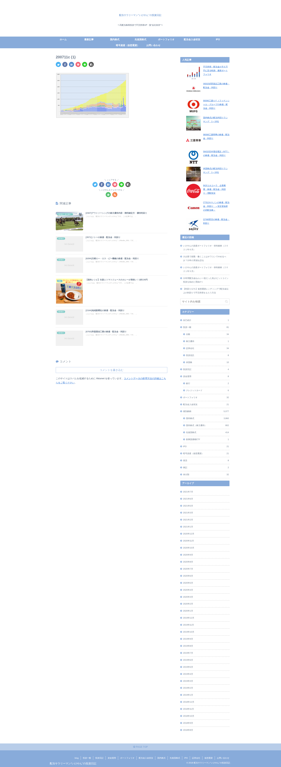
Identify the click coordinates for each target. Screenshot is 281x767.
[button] (226, 301)
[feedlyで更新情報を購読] (108, 194)
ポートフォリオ (206, 397)
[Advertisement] (111, 143)
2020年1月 (188, 611)
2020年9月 (188, 555)
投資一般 (206, 327)
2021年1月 (188, 527)
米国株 (207, 362)
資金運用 (206, 376)
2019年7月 (188, 653)
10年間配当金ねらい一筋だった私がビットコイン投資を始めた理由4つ (205, 280)
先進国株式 (207, 432)
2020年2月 (188, 604)
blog (77, 758)
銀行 (207, 383)
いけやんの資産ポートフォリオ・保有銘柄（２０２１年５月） (205, 269)
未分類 (206, 474)
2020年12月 (188, 534)
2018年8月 (188, 730)
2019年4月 (188, 674)
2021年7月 (188, 492)
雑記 (206, 467)
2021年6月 (188, 499)
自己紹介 (206, 320)
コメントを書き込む (111, 370)
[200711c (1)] (71, 64)
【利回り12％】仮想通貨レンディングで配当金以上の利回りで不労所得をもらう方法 (205, 291)
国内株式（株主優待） (207, 425)
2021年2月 (188, 520)
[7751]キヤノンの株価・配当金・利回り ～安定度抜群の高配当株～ (216, 206)
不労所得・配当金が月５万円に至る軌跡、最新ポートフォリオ (215, 70)
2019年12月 (188, 618)
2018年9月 (188, 723)
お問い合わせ (223, 758)
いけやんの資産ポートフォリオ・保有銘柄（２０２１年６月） (205, 248)
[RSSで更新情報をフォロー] (114, 194)
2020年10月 (188, 548)
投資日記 (206, 369)
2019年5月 (188, 667)
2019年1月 (188, 695)
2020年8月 (188, 562)
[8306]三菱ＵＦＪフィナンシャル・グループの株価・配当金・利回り (216, 104)
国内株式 (207, 418)
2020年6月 (188, 576)
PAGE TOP (141, 747)
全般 (207, 334)
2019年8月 (188, 646)
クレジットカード (207, 390)
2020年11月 (188, 541)
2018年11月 (188, 709)
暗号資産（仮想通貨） (206, 453)
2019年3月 (188, 681)
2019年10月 (188, 632)
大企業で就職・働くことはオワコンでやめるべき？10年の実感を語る (204, 258)
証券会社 (207, 348)
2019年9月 (188, 639)
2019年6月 (188, 660)
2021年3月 (188, 512)
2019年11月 (188, 625)
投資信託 (207, 355)
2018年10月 (188, 716)
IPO (206, 446)
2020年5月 (188, 583)
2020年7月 (188, 569)
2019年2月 (188, 688)
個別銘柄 (206, 411)
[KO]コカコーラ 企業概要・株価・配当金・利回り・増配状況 (214, 189)
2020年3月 (188, 597)
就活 (206, 460)
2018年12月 (188, 702)
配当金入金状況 (206, 404)
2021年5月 (188, 506)
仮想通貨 (208, 758)
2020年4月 (188, 590)
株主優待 (207, 341)
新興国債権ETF (207, 439)
